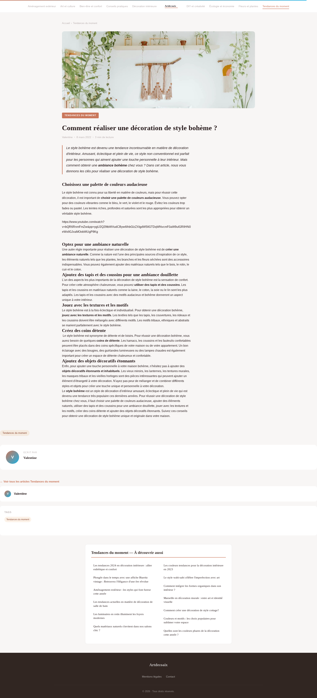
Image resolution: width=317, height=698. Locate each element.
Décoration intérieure (144, 6)
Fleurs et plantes (248, 6)
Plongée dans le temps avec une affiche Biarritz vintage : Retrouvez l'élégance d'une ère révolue (120, 579)
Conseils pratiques (117, 6)
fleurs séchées (152, 259)
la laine (133, 290)
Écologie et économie (221, 6)
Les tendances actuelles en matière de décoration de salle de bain (123, 603)
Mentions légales (152, 676)
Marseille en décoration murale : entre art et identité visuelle (193, 599)
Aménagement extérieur (42, 6)
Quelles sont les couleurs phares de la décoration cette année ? (191, 632)
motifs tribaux (151, 320)
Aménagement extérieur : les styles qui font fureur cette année (122, 591)
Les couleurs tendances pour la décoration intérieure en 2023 (193, 567)
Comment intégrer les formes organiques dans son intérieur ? (192, 587)
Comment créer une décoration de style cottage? (191, 610)
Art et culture (67, 6)
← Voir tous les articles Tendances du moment (29, 481)
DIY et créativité (196, 6)
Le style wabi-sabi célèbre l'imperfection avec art (192, 577)
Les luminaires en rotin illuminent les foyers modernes (118, 615)
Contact (170, 676)
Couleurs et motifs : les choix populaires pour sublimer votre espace (190, 620)
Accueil (66, 23)
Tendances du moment (276, 6)
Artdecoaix (158, 665)
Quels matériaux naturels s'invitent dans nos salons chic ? (122, 628)
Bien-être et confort (91, 6)
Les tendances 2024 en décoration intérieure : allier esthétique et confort (122, 567)
